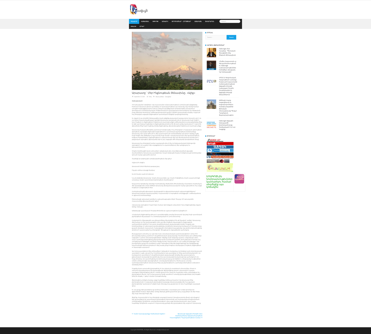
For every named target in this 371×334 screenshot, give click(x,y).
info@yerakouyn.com (163, 330)
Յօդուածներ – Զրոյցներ (181, 21)
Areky (150, 96)
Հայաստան (145, 21)
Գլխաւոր (134, 21)
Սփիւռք (155, 21)
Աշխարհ (165, 21)
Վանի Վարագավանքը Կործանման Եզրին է (149, 314)
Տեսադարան (209, 21)
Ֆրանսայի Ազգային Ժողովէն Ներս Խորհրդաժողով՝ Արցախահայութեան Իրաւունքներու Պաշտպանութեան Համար (186, 315)
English (133, 26)
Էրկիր (142, 26)
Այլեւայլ (198, 21)
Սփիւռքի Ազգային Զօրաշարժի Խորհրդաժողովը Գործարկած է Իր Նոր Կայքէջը (227, 125)
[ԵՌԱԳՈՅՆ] (140, 9)
